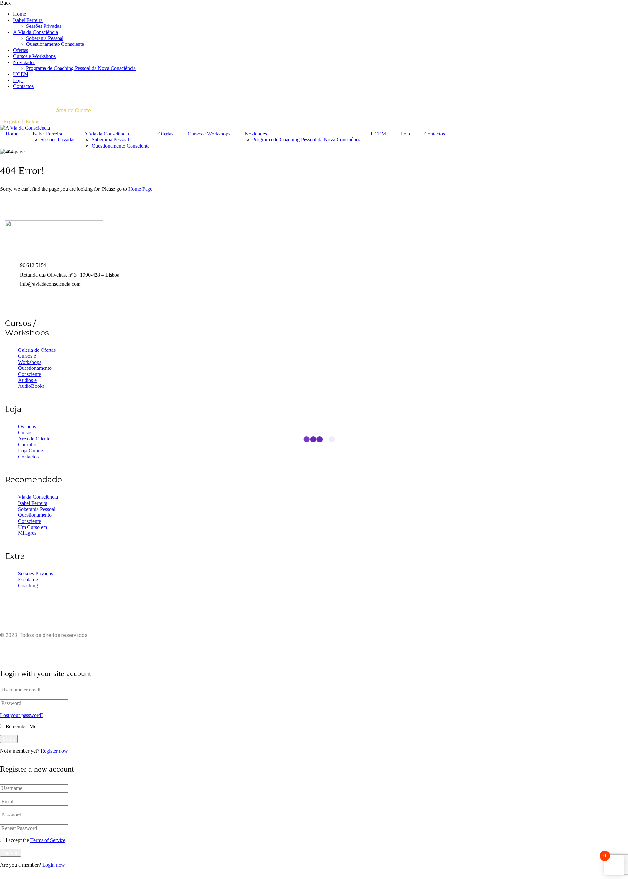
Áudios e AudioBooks (31, 383)
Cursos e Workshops (34, 56)
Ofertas (20, 50)
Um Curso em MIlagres (32, 530)
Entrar (32, 121)
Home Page (140, 189)
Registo (11, 121)
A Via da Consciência (35, 32)
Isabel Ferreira (28, 20)
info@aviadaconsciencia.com (94, 97)
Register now (54, 751)
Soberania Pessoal (44, 38)
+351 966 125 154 (36, 97)
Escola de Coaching (28, 582)
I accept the (35, 840)
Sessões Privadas (43, 26)
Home (19, 14)
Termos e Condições (352, 646)
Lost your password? (21, 715)
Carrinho (27, 444)
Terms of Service (47, 840)
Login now (53, 865)
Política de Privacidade (296, 646)
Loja (18, 80)
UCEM (20, 74)
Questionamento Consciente (55, 44)
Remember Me (20, 726)
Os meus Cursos (27, 429)
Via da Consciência (38, 497)
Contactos (23, 86)
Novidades (24, 62)
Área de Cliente (73, 110)
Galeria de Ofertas (37, 350)
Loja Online (30, 450)
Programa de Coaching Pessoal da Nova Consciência (81, 68)
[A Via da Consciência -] (25, 128)
